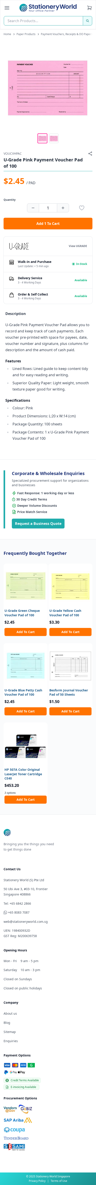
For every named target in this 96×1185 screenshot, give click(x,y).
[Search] (87, 20)
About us (10, 1013)
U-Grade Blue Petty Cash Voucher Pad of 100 (23, 692)
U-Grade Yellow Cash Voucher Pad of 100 (65, 612)
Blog (7, 1022)
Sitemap (10, 1032)
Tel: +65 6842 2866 (17, 903)
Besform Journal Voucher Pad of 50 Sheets (68, 692)
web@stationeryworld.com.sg (26, 921)
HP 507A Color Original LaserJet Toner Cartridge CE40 (23, 773)
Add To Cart (26, 632)
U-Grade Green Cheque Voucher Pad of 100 (22, 612)
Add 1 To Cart (48, 223)
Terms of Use (59, 1181)
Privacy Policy (37, 1181)
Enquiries (11, 1041)
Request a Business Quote (38, 523)
